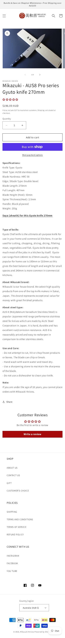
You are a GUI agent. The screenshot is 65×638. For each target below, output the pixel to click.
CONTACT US (13, 475)
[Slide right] (40, 74)
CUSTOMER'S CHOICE (18, 490)
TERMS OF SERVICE (16, 526)
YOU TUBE (12, 571)
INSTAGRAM (13, 555)
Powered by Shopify (43, 632)
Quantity (6, 118)
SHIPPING (12, 511)
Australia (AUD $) (31, 607)
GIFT (9, 483)
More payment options (32, 155)
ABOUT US (12, 467)
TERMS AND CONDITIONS (20, 519)
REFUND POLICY (15, 534)
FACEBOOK (12, 563)
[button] (4, 16)
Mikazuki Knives (27, 632)
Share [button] (9, 401)
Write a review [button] (32, 434)
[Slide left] (25, 74)
